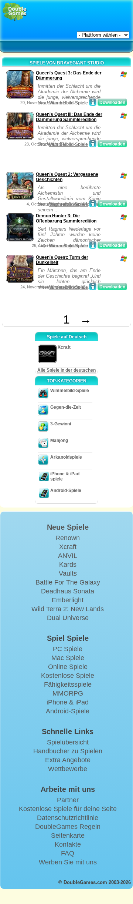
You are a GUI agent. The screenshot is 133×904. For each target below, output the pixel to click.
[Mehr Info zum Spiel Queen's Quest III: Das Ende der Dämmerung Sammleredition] (92, 143)
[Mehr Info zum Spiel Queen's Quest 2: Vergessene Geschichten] (92, 203)
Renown (67, 538)
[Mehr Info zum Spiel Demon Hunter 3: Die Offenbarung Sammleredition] (92, 245)
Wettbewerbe (67, 769)
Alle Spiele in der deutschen (66, 370)
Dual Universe (68, 618)
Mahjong (59, 440)
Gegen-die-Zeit (65, 407)
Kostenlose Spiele (67, 675)
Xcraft (67, 546)
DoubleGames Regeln (67, 826)
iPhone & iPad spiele (64, 476)
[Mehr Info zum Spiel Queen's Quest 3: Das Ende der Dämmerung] (92, 102)
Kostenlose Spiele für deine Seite (68, 809)
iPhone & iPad (68, 702)
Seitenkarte (68, 835)
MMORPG (67, 693)
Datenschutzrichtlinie (67, 817)
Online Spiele (68, 666)
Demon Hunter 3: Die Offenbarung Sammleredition (66, 218)
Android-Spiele (65, 490)
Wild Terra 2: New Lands (67, 609)
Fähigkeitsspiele (68, 684)
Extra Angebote (68, 760)
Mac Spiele (67, 658)
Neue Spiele (68, 527)
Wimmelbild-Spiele (68, 103)
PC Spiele (67, 649)
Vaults (68, 573)
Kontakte (68, 844)
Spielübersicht (68, 742)
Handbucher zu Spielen (67, 751)
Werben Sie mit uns (68, 862)
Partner (68, 800)
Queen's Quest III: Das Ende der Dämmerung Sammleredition (69, 117)
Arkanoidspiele (66, 457)
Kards (67, 564)
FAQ (67, 853)
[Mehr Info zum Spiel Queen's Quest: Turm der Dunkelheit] (92, 286)
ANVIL (67, 555)
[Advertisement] (63, 160)
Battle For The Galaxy (67, 582)
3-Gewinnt (60, 423)
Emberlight (67, 600)
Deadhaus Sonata (67, 591)
